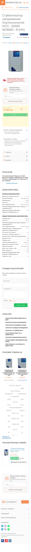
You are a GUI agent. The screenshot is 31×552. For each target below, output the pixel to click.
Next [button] (28, 61)
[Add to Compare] (20, 458)
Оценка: (5, 300)
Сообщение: (7, 289)
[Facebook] (2, 540)
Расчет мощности (11, 502)
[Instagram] (10, 540)
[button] (2, 7)
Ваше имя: (6, 281)
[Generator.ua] (14, 3)
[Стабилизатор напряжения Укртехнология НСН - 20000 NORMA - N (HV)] (6, 452)
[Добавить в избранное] (23, 458)
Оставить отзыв (21, 305)
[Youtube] (6, 540)
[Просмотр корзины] (28, 3)
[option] (22, 395)
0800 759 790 (8, 7)
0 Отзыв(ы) (6, 37)
